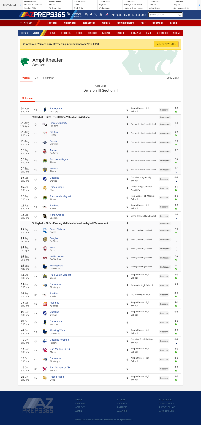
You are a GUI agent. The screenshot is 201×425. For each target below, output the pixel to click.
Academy (80, 407)
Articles (117, 15)
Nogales (54, 304)
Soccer (106, 23)
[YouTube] (101, 15)
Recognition (162, 33)
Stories (121, 399)
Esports (129, 15)
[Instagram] (86, 15)
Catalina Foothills (59, 341)
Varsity (26, 77)
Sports (28, 23)
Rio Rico (54, 133)
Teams (52, 33)
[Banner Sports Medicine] (74, 15)
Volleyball (70, 23)
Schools (141, 15)
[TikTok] (107, 14)
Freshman (48, 77)
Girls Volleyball (9, 5)
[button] (199, 5)
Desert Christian (57, 230)
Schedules (66, 33)
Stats (148, 33)
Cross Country (125, 23)
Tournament (135, 33)
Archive (176, 33)
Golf (143, 23)
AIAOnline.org (166, 411)
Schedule (27, 98)
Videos (78, 399)
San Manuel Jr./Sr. (60, 350)
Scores (79, 33)
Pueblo (54, 142)
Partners (122, 407)
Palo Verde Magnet (59, 160)
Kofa (52, 248)
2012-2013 (173, 77)
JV (36, 77)
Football (52, 23)
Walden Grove (56, 258)
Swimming (157, 23)
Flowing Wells (56, 267)
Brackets (120, 33)
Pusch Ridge (57, 188)
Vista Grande (57, 216)
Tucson (54, 151)
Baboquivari (56, 110)
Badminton (89, 23)
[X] (96, 14)
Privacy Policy (167, 407)
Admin (78, 411)
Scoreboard (165, 399)
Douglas (54, 239)
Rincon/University (58, 124)
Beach (173, 23)
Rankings (106, 33)
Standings (92, 33)
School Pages (166, 403)
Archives (122, 403)
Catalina (54, 179)
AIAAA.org (122, 411)
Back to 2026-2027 (166, 44)
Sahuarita (55, 286)
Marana (54, 169)
